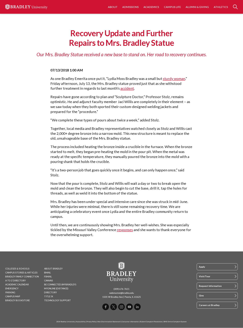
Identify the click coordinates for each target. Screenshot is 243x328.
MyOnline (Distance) (56, 288)
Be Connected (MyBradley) (60, 284)
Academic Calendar (17, 284)
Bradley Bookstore (17, 300)
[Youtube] (129, 307)
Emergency (12, 288)
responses (125, 230)
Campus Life (172, 6)
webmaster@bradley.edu (121, 293)
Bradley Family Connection (22, 276)
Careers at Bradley (209, 305)
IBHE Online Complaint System (175, 322)
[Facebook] (105, 307)
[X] (113, 307)
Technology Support (57, 300)
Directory (50, 292)
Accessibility (80, 322)
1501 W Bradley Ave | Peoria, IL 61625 (121, 297)
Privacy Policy (91, 322)
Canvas (48, 280)
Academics (151, 6)
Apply (202, 266)
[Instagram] (121, 307)
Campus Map (12, 296)
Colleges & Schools (17, 268)
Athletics (221, 6)
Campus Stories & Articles (21, 272)
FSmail (48, 276)
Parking (10, 292)
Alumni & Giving (197, 6)
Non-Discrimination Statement (109, 322)
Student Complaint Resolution (151, 322)
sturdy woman (174, 78)
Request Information (210, 286)
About (113, 6)
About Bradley (53, 268)
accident (127, 88)
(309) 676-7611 (121, 289)
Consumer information (130, 322)
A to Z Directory (15, 280)
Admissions (130, 6)
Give (201, 295)
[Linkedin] (137, 307)
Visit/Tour (204, 276)
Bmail (47, 272)
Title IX (48, 296)
